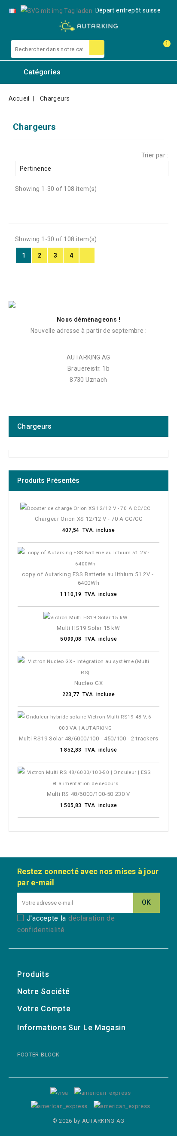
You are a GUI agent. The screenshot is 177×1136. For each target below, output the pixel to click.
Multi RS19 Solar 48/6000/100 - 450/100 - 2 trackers (89, 738)
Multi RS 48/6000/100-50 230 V (88, 794)
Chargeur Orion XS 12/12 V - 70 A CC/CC (89, 519)
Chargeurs (34, 426)
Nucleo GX (88, 683)
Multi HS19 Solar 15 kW (88, 628)
